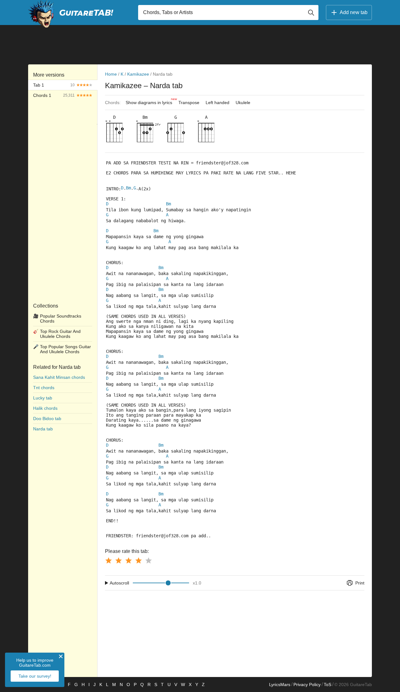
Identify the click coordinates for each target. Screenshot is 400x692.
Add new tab (354, 12)
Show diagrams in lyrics (150, 101)
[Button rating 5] (148, 560)
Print (359, 582)
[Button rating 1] (108, 560)
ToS (327, 684)
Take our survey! (34, 676)
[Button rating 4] (138, 560)
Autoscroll (119, 582)
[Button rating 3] (128, 560)
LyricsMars (279, 684)
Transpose (188, 102)
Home (111, 74)
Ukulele (243, 102)
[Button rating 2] (118, 560)
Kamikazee (138, 74)
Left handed (217, 102)
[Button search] (310, 12)
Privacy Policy (307, 684)
